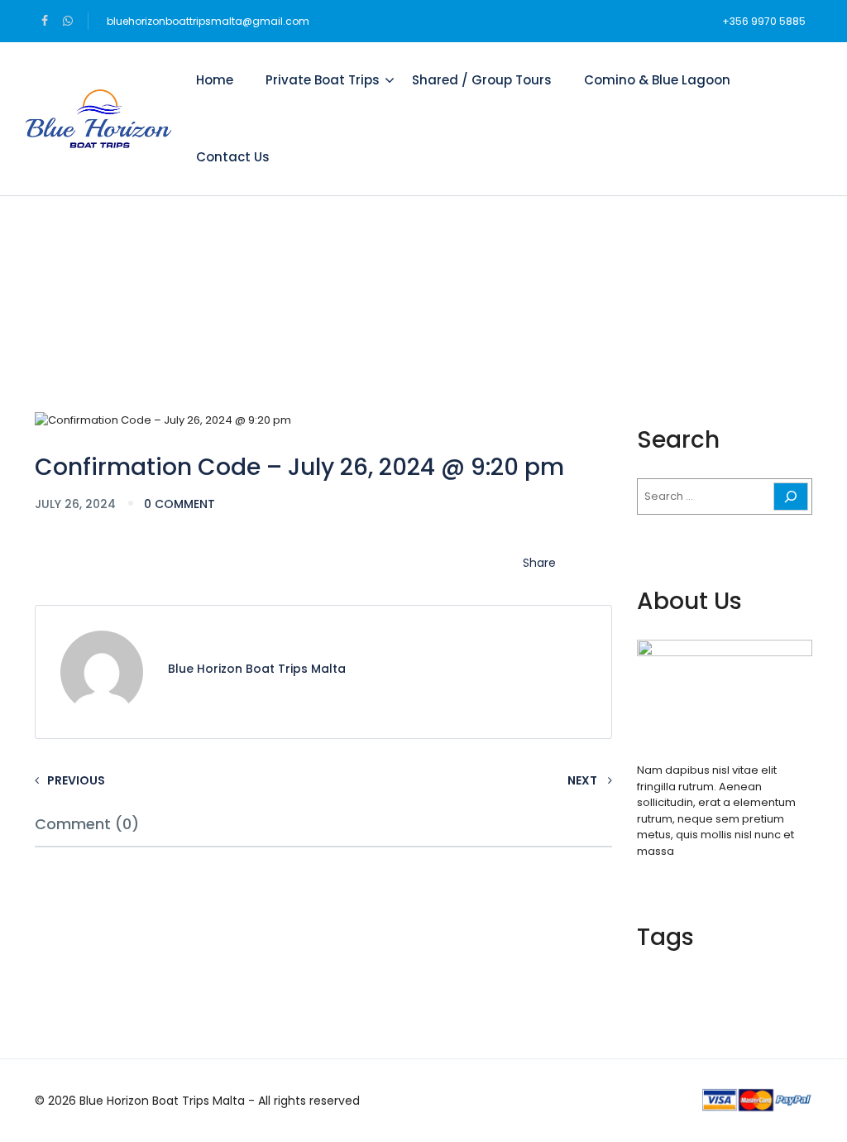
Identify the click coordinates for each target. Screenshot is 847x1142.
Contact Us (233, 157)
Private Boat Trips (323, 80)
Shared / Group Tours (482, 80)
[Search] (790, 496)
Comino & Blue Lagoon (657, 80)
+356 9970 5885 (764, 21)
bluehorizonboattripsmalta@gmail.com (208, 21)
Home (214, 80)
